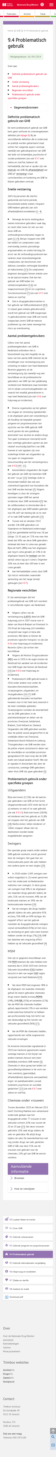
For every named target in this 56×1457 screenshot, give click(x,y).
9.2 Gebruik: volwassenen (21, 1237)
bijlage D (25, 135)
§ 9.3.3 (19, 812)
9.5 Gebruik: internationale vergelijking (27, 1263)
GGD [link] (36, 973)
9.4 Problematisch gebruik (21, 1254)
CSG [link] (32, 969)
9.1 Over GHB (15, 1228)
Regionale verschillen (22, 90)
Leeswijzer (8, 1339)
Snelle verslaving (20, 81)
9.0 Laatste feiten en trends (22, 1219)
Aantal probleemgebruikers (25, 86)
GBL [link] (21, 1000)
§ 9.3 (14, 465)
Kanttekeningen (11, 1343)
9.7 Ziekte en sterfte (19, 1280)
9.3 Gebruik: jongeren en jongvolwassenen (29, 1245)
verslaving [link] (21, 173)
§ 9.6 (39, 396)
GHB (28, 26)
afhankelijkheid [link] (35, 169)
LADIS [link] (27, 616)
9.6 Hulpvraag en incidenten (22, 1271)
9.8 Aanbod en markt (19, 1289)
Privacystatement (11, 1351)
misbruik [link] (12, 169)
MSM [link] (14, 961)
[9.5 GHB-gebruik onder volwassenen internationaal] (29, 23)
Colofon (7, 1347)
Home (10, 30)
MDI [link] (10, 659)
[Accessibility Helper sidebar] (42, 4)
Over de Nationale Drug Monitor (18, 1336)
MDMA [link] (39, 996)
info (8, 1370)
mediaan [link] (33, 555)
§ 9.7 (37, 158)
